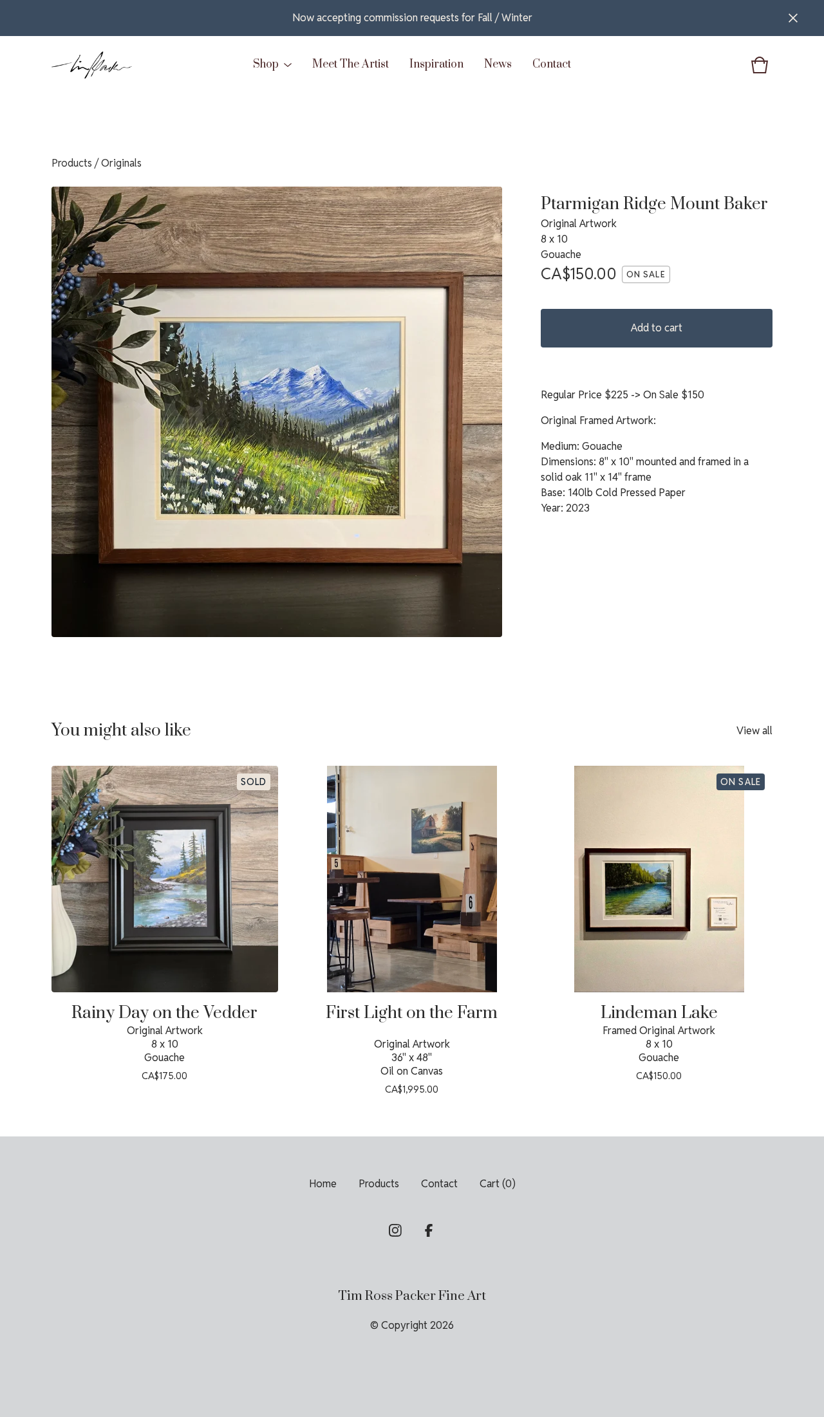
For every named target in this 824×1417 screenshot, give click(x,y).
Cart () (498, 1183)
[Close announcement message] (793, 18)
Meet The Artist (350, 65)
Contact (551, 65)
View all (754, 730)
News (498, 65)
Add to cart (656, 328)
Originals (121, 163)
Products (72, 163)
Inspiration (436, 65)
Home (323, 1183)
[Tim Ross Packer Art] (92, 65)
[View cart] (759, 65)
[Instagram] (395, 1230)
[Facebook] (428, 1230)
